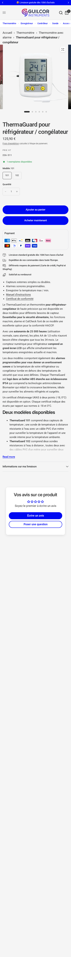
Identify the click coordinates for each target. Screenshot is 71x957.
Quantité (7, 184)
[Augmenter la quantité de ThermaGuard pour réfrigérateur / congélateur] (17, 191)
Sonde (55, 23)
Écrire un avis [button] (35, 515)
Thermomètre (9, 23)
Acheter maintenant (35, 220)
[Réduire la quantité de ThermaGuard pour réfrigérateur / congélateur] (5, 191)
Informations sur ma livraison (20, 466)
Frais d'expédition (11, 143)
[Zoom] (62, 49)
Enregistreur (27, 23)
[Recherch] (61, 12)
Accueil (7, 32)
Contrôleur (42, 23)
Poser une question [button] (36, 524)
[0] (66, 12)
